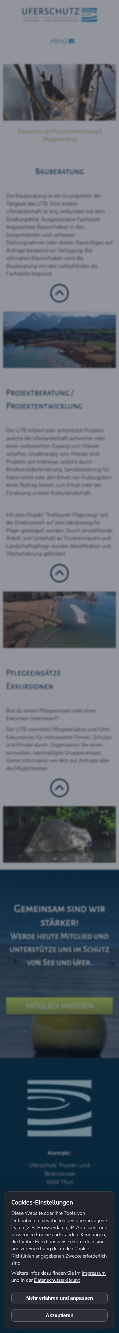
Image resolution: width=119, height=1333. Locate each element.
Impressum (94, 1273)
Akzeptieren (60, 1315)
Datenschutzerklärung (57, 1280)
